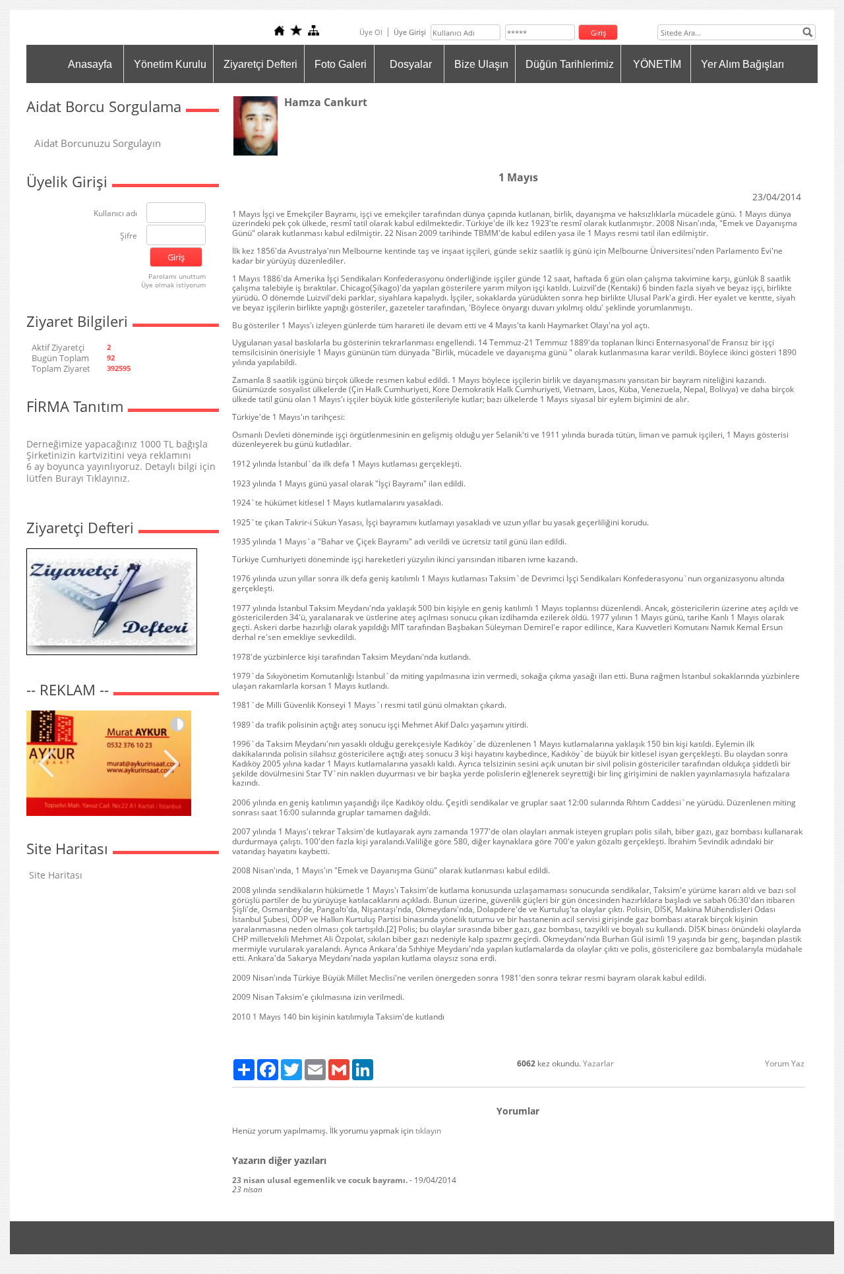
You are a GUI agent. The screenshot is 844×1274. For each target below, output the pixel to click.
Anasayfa (90, 64)
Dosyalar (411, 64)
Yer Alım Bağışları (742, 64)
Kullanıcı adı (115, 214)
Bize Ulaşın (481, 64)
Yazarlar (598, 1063)
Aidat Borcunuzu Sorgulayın (97, 143)
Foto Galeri (341, 64)
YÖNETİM (657, 64)
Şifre (128, 236)
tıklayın (428, 1130)
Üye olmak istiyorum (173, 284)
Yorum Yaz (784, 1063)
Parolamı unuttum (177, 276)
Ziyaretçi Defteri (260, 64)
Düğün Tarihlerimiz (570, 64)
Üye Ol (370, 32)
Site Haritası (55, 875)
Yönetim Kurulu (170, 64)
